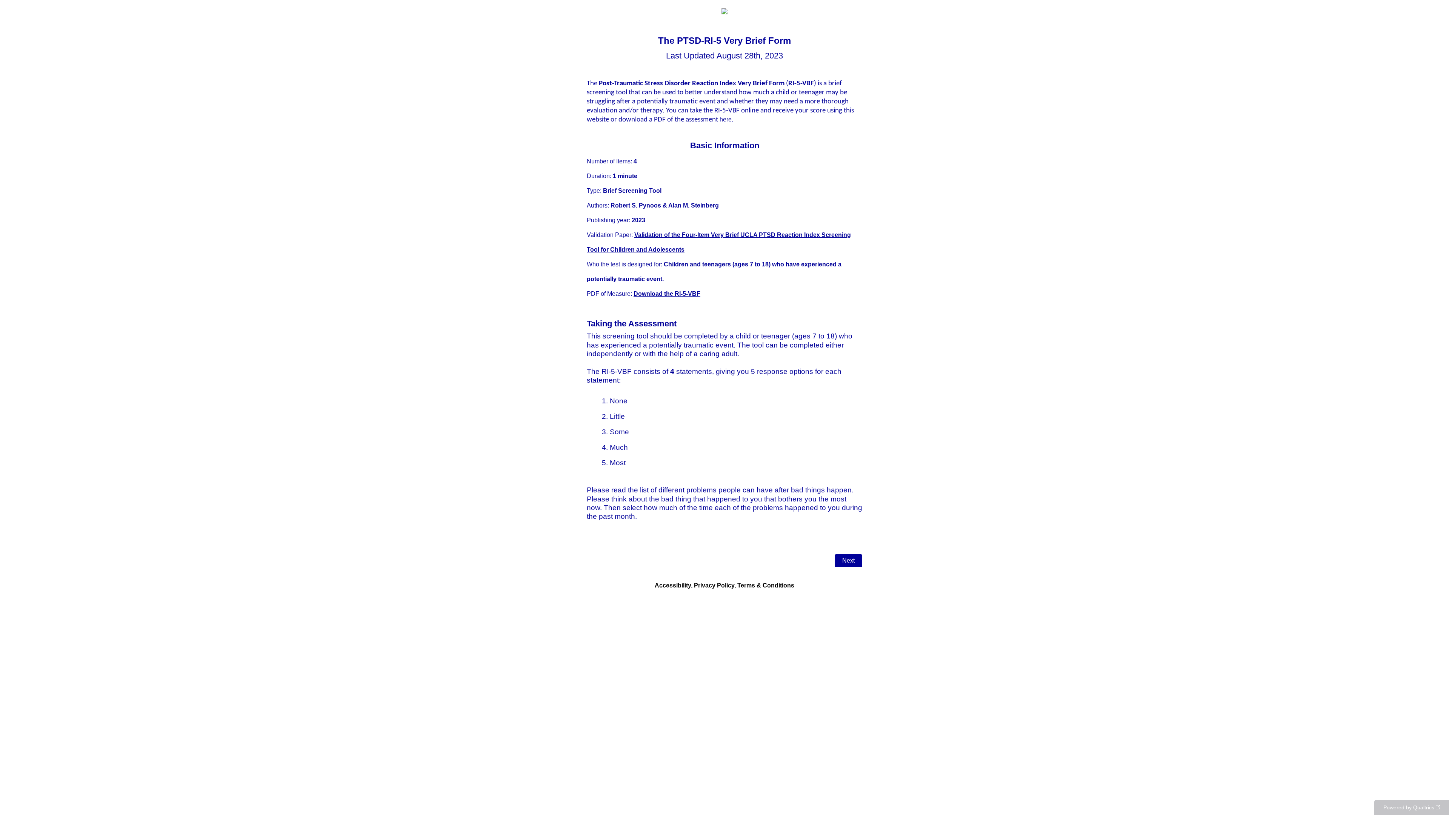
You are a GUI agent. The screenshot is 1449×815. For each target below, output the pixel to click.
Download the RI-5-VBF (667, 294)
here (726, 119)
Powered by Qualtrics (1408, 807)
